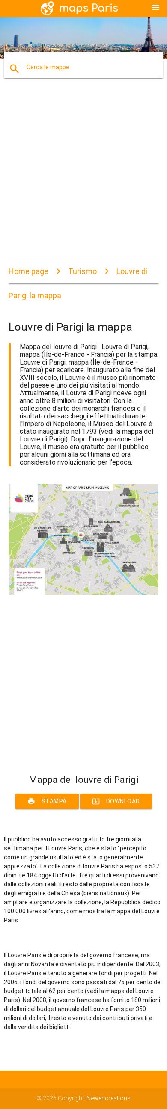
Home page (28, 271)
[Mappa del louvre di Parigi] (84, 592)
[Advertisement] (83, 176)
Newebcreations (108, 1098)
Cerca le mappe (48, 67)
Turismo (82, 271)
